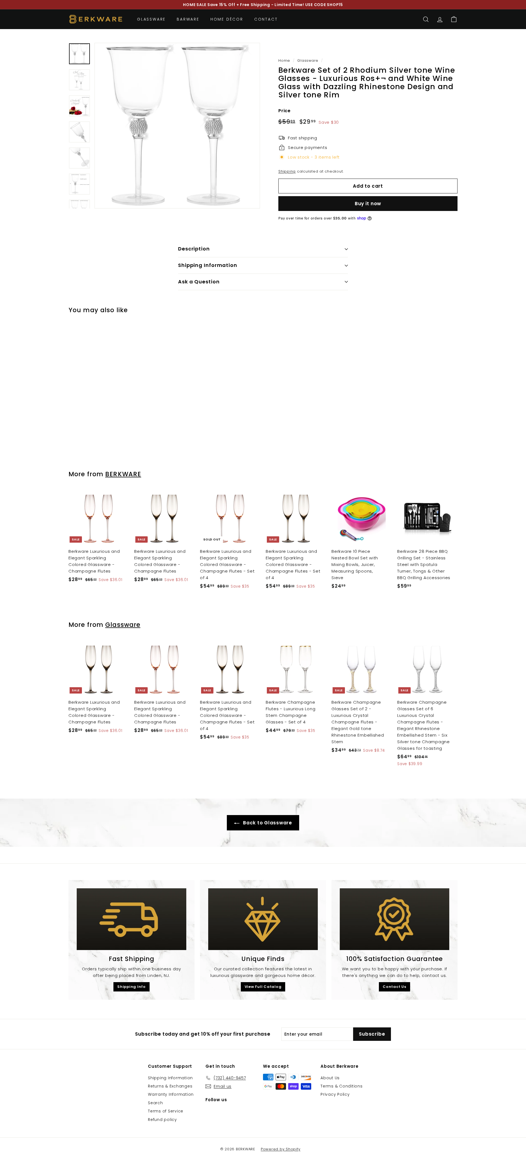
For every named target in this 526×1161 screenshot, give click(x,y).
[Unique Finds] (263, 919)
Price (284, 111)
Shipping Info (131, 986)
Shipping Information (207, 265)
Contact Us (394, 986)
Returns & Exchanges (170, 1086)
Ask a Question (199, 281)
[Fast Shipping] (131, 919)
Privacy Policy (335, 1094)
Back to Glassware (267, 822)
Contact (266, 19)
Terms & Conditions (342, 1086)
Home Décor (226, 19)
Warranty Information (171, 1094)
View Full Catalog (263, 986)
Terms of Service (165, 1111)
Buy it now (368, 203)
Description (194, 248)
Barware (188, 19)
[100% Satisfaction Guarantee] (394, 919)
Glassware (151, 19)
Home (284, 60)
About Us (330, 1078)
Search (155, 1103)
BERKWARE (123, 474)
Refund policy (162, 1119)
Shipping (287, 171)
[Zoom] (177, 125)
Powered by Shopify (281, 1149)
